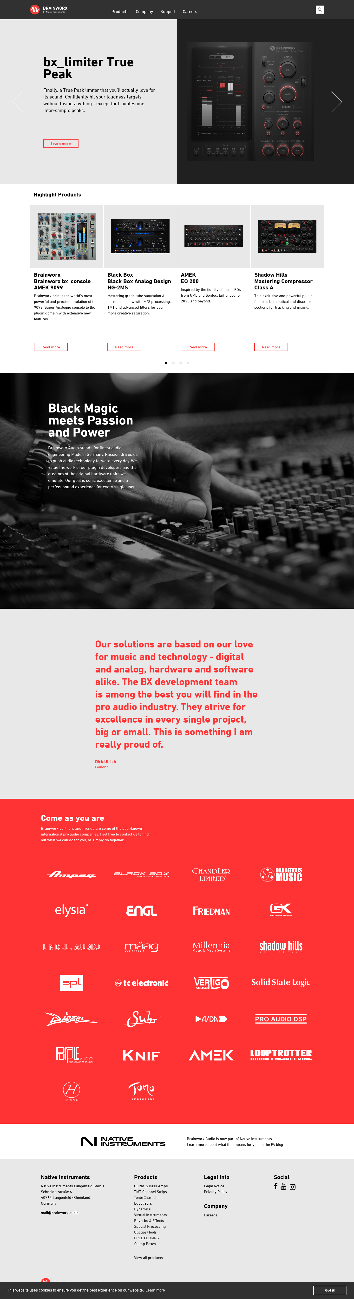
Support (168, 11)
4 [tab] (187, 363)
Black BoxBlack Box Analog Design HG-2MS (139, 280)
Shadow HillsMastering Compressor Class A (283, 280)
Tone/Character (147, 1197)
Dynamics (142, 1209)
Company (144, 11)
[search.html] (320, 10)
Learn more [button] (155, 1290)
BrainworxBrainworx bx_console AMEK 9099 (62, 280)
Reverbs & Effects (149, 1220)
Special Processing (150, 1226)
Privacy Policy (215, 1191)
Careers (190, 11)
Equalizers (143, 1203)
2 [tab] (173, 363)
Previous (17, 101)
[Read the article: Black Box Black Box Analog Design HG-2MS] (140, 236)
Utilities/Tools (145, 1232)
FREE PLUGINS (146, 1238)
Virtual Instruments (150, 1215)
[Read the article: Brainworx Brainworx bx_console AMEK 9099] (67, 236)
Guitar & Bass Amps (151, 1186)
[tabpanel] (67, 280)
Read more (51, 347)
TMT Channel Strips (150, 1191)
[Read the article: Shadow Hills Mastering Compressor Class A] (287, 236)
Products (120, 11)
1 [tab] (166, 363)
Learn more (61, 143)
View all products (148, 1257)
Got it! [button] (330, 1290)
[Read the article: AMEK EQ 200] (213, 236)
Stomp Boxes (145, 1243)
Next (336, 101)
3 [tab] (180, 363)
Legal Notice (214, 1186)
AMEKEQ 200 (190, 277)
